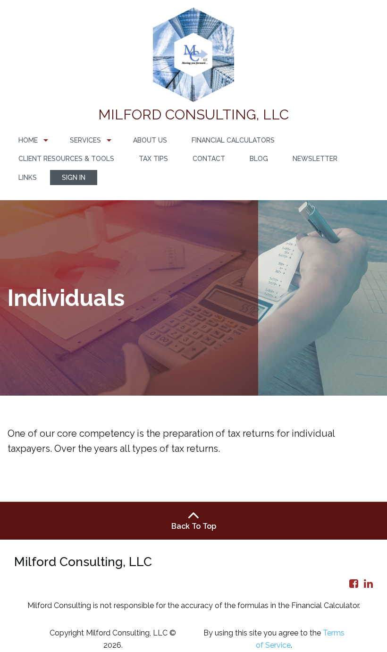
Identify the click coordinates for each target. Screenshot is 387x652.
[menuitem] (32, 140)
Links (27, 177)
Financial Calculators (233, 140)
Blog (259, 158)
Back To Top (193, 526)
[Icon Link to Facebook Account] (353, 583)
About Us (150, 140)
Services (85, 140)
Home (28, 140)
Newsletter (315, 158)
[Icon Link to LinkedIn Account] (368, 583)
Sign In (73, 177)
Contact (209, 158)
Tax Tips (153, 158)
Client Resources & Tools (66, 158)
